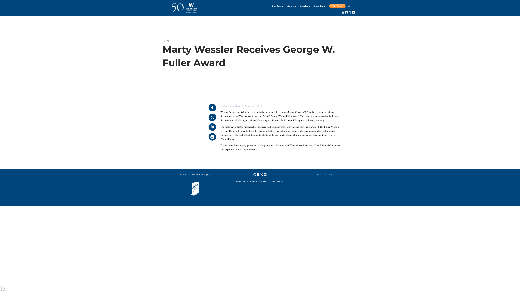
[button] (349, 6)
